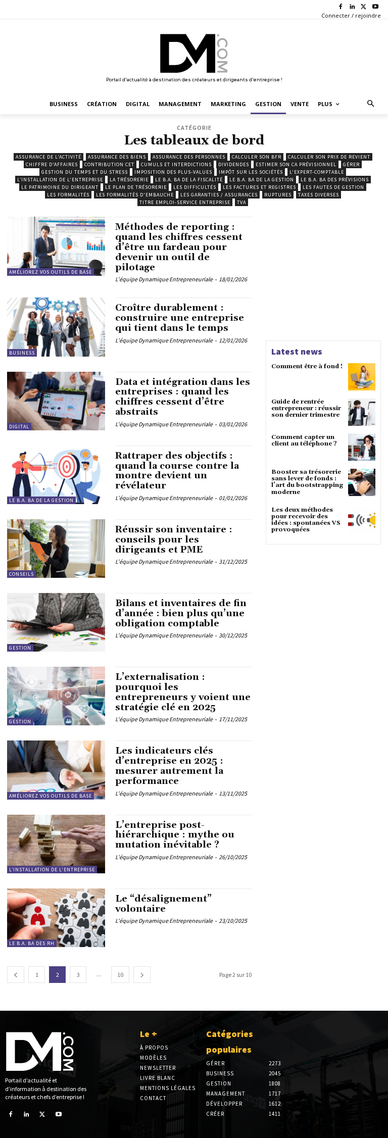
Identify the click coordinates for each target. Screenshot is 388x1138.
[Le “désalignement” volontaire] (56, 917)
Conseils (21, 574)
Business (22, 353)
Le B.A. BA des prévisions (335, 179)
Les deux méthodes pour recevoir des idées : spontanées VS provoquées (306, 520)
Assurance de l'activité (48, 157)
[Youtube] (375, 7)
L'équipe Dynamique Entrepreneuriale (164, 279)
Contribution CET (109, 164)
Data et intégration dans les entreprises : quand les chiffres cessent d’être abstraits (182, 397)
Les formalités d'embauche (135, 194)
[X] (363, 7)
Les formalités (68, 194)
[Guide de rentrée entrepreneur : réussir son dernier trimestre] (361, 412)
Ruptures (278, 194)
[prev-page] (15, 974)
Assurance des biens (117, 157)
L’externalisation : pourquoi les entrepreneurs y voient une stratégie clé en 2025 (183, 692)
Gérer (351, 164)
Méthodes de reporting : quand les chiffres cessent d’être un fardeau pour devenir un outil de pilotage (179, 247)
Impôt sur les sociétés (251, 172)
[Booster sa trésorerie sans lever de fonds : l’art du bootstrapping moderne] (361, 482)
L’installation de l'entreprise (60, 179)
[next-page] (142, 974)
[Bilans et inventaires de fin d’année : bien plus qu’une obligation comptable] (56, 622)
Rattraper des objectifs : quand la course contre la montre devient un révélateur (177, 470)
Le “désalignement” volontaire (163, 904)
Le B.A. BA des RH (32, 943)
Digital (19, 426)
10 (120, 974)
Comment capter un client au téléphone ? (304, 440)
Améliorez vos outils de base (50, 272)
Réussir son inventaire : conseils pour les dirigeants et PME (173, 540)
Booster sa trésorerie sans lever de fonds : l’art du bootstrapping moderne (307, 482)
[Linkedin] (352, 7)
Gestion (20, 648)
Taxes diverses (318, 194)
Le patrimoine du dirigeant (60, 187)
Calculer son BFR (256, 157)
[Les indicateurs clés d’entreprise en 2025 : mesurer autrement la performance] (56, 769)
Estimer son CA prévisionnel (296, 164)
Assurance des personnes (189, 157)
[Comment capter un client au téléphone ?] (361, 447)
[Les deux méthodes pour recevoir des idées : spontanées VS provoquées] (361, 520)
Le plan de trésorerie (136, 187)
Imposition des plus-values (173, 172)
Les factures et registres (259, 187)
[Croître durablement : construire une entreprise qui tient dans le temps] (56, 327)
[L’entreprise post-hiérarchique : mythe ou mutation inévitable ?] (56, 844)
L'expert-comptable (316, 172)
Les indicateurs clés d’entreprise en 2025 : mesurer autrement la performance (169, 765)
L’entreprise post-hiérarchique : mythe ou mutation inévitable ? (174, 835)
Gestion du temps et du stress (84, 172)
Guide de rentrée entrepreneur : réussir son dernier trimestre (306, 408)
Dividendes (233, 164)
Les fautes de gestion (333, 187)
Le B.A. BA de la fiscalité (189, 179)
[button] (371, 104)
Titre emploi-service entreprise (184, 202)
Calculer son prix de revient (329, 157)
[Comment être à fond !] (361, 376)
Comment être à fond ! (307, 366)
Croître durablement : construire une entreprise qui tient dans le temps (179, 318)
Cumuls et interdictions (176, 164)
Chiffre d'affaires (52, 164)
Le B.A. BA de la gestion (261, 179)
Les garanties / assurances (219, 194)
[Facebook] (341, 7)
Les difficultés (194, 187)
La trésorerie (129, 179)
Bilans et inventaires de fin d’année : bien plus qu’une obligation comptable (181, 613)
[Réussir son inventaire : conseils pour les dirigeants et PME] (56, 548)
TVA (241, 202)
